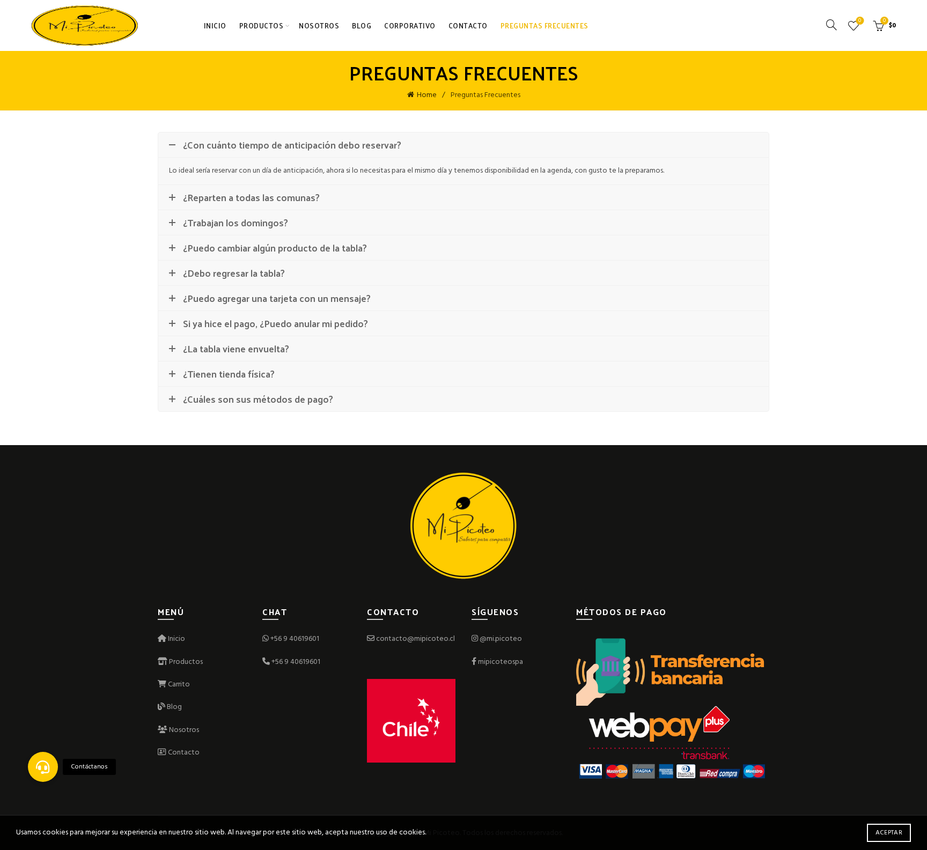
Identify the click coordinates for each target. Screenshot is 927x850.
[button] (43, 767)
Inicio (215, 25)
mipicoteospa (500, 662)
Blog (361, 25)
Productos (261, 25)
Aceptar (889, 832)
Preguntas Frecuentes (544, 25)
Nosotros (319, 25)
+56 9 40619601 (294, 639)
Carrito (178, 684)
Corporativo (410, 25)
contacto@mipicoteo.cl (414, 639)
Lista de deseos (859, 21)
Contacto (468, 25)
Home (427, 95)
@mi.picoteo (501, 639)
